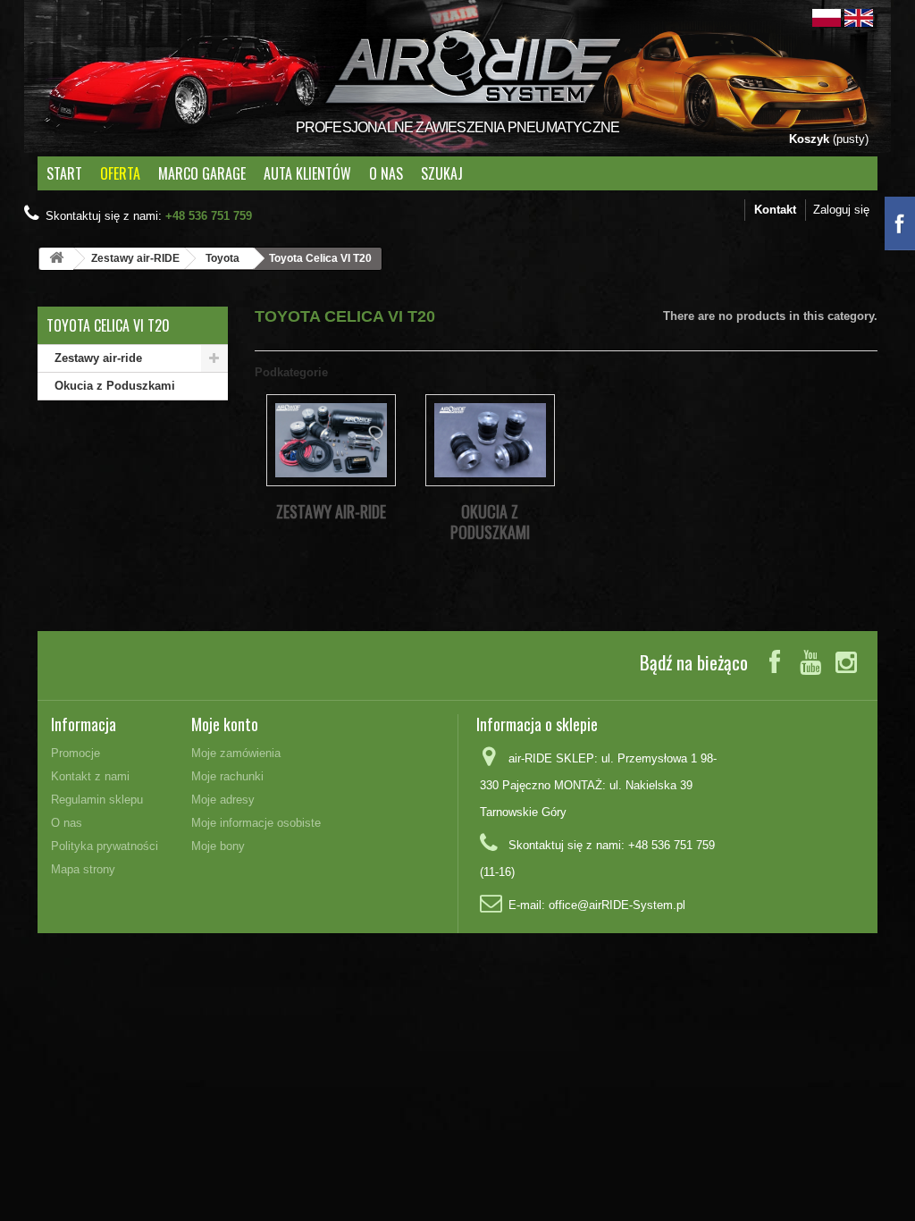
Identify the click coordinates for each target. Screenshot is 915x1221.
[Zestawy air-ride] (331, 440)
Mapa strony (83, 869)
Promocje (75, 753)
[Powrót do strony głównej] (56, 259)
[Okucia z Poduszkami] (490, 440)
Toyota (222, 258)
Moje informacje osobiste (256, 822)
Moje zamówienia (236, 753)
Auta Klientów (307, 173)
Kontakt (775, 209)
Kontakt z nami (90, 776)
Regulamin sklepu (97, 799)
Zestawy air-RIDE (135, 258)
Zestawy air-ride (98, 358)
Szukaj (442, 173)
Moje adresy (223, 799)
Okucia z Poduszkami (115, 385)
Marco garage (202, 173)
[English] (858, 16)
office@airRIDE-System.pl (617, 905)
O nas (386, 173)
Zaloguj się (841, 209)
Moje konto (224, 724)
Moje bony (218, 846)
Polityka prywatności (104, 846)
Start (64, 173)
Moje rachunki (227, 776)
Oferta (120, 173)
